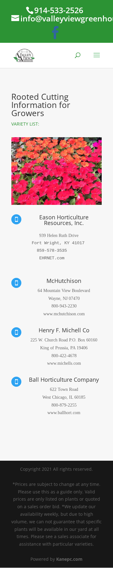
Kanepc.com (69, 559)
